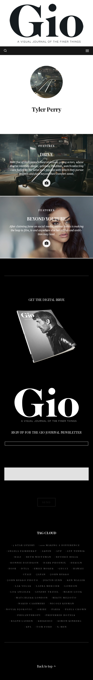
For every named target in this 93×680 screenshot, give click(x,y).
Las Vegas (23, 585)
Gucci (63, 568)
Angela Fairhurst (22, 550)
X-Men (62, 626)
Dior (12, 568)
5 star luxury (24, 545)
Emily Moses (44, 568)
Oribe (42, 609)
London (70, 585)
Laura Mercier (48, 585)
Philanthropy (29, 615)
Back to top (45, 666)
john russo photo (22, 580)
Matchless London (32, 597)
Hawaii (78, 568)
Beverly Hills (67, 556)
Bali (17, 556)
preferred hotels (60, 615)
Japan (41, 574)
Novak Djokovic (19, 609)
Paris (55, 609)
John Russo (59, 574)
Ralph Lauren (22, 620)
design (76, 562)
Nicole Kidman (62, 603)
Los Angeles (20, 591)
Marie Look (73, 591)
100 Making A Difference (60, 545)
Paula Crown (76, 609)
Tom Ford (44, 626)
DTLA (25, 568)
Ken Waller (76, 580)
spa (29, 626)
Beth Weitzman (38, 556)
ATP (59, 550)
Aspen (46, 550)
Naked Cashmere (31, 603)
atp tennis (76, 550)
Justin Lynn (52, 580)
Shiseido (45, 620)
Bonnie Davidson (24, 562)
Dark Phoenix (54, 562)
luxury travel (47, 591)
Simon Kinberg (70, 620)
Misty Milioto (65, 597)
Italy (27, 574)
